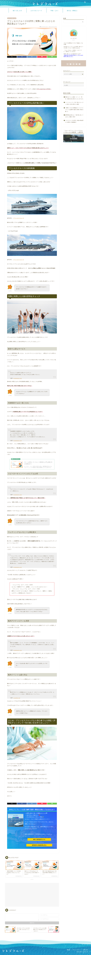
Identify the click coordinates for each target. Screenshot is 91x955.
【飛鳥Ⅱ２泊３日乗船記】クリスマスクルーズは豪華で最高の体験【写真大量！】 (74, 109)
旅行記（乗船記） (72, 10)
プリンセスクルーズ (18, 218)
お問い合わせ (85, 949)
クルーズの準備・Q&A (12, 18)
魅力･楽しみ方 (17, 10)
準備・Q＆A (54, 10)
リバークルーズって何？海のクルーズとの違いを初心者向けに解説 (74, 103)
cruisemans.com (17, 378)
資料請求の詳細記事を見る (39, 845)
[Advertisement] (19, 895)
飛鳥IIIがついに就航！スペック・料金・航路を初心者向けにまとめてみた (74, 97)
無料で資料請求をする (39, 839)
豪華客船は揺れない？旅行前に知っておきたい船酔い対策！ (74, 115)
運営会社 (68, 949)
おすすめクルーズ (36, 10)
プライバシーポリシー (77, 949)
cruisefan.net (16, 697)
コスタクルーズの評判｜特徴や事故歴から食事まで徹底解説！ (74, 121)
